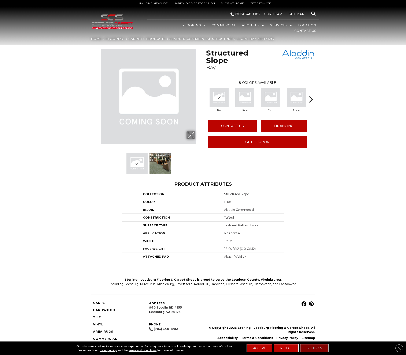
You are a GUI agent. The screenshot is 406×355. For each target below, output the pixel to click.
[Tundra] (296, 97)
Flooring (115, 39)
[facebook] (303, 304)
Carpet (135, 39)
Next (198, 161)
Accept (259, 348)
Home (96, 39)
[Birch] (270, 97)
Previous (99, 161)
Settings (314, 348)
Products (156, 39)
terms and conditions (142, 350)
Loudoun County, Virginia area (256, 280)
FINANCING (284, 126)
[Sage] (244, 97)
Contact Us (232, 126)
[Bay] (219, 97)
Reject (286, 348)
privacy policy (108, 350)
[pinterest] (311, 304)
